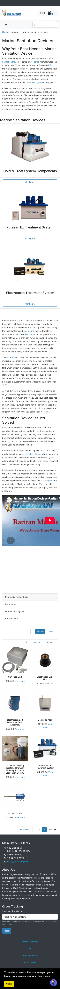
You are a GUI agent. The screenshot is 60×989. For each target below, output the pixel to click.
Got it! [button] (9, 984)
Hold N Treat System (15, 611)
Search (40, 631)
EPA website (46, 480)
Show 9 (50, 642)
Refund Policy (30, 962)
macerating (28, 331)
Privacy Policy (30, 955)
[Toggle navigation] (4, 3)
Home (5, 32)
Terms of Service (30, 941)
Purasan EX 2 (11, 618)
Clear (50, 631)
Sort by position (33, 642)
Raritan (36, 62)
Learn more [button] (44, 976)
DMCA (30, 948)
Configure (30, 182)
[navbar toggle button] (6, 25)
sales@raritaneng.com (17, 861)
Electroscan (30, 334)
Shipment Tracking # (12, 911)
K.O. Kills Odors (33, 454)
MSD (49, 65)
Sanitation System (34, 82)
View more (20, 681)
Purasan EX (11, 357)
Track (6, 930)
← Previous (25, 829)
